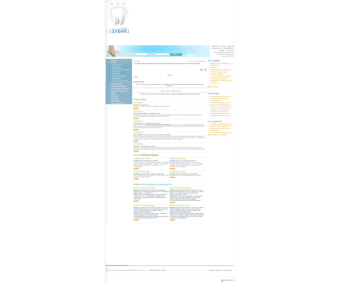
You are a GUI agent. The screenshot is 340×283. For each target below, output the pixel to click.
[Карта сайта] (124, 4)
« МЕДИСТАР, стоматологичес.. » (221, 63)
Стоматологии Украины (120, 89)
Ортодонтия (116, 71)
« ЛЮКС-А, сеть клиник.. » (219, 72)
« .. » (211, 84)
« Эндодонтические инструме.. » (221, 115)
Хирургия (115, 66)
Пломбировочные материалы (184, 174)
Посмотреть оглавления (218, 134)
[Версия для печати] (201, 69)
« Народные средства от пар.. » (220, 113)
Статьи (222, 46)
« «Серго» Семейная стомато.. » (221, 76)
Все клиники (214, 87)
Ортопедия (115, 73)
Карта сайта (115, 101)
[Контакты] (118, 4)
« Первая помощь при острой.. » (221, 102)
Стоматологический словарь (121, 82)
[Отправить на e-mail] (204, 69)
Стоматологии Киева (118, 86)
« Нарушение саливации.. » (219, 111)
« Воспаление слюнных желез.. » (221, 107)
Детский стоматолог (118, 103)
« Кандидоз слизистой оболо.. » (220, 109)
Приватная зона (154, 270)
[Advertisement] (182, 22)
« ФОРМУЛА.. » (215, 65)
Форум (113, 93)
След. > (169, 75)
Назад (135, 77)
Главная (214, 46)
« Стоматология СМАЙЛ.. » (219, 78)
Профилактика (117, 78)
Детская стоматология (119, 75)
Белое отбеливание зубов (183, 160)
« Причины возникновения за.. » (220, 124)
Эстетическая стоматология (121, 70)
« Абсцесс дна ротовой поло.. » (220, 126)
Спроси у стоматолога (119, 91)
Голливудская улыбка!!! (146, 160)
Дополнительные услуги (120, 80)
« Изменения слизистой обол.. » (220, 96)
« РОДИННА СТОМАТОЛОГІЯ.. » (221, 80)
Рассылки (114, 96)
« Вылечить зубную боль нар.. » (220, 105)
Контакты (114, 98)
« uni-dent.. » (214, 67)
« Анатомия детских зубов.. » (220, 98)
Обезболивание (117, 68)
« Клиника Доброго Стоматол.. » (220, 70)
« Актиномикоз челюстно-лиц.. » (220, 128)
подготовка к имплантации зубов (149, 174)
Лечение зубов (117, 64)
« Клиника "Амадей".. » (217, 74)
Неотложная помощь (119, 76)
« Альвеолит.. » (215, 130)
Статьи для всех (117, 84)
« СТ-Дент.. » (214, 82)
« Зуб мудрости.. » (216, 100)
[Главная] (112, 4)
